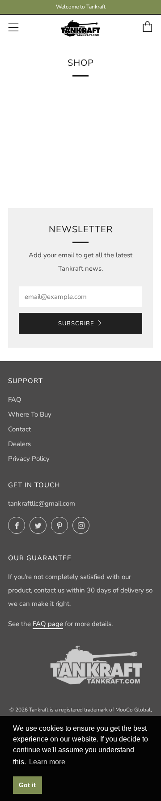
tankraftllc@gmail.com (41, 503)
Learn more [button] (47, 762)
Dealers (19, 443)
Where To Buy (29, 414)
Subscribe (76, 324)
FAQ (14, 399)
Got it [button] (27, 784)
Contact (19, 429)
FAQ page (48, 623)
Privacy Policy (29, 458)
